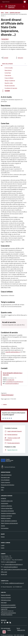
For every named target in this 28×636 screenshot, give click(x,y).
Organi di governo (5, 482)
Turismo (3, 526)
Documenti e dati (5, 477)
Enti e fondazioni (5, 480)
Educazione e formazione (7, 511)
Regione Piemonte (5, 1)
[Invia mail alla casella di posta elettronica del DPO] (14, 583)
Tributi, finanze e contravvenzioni (9, 523)
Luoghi (2, 545)
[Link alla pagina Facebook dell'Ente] (2, 622)
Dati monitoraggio (5, 628)
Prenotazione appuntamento (8, 613)
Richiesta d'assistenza (6, 615)
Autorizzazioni (4, 503)
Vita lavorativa (4, 528)
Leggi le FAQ (4, 609)
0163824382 (10, 380)
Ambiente (3, 498)
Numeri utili (4, 574)
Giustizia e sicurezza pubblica (8, 513)
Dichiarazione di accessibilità (8, 605)
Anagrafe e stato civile (15, 12)
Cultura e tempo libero (6, 508)
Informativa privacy (6, 600)
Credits (9, 630)
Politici (2, 487)
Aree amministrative (6, 475)
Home (2, 12)
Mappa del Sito (21, 630)
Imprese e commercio (6, 516)
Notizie (3, 537)
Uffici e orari (4, 572)
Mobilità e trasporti (6, 518)
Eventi (2, 548)
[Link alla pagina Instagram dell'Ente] (5, 622)
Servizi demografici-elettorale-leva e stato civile (12, 374)
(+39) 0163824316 (11, 562)
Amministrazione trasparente (8, 607)
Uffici (2, 490)
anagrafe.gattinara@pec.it (13, 352)
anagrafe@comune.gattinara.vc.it (14, 382)
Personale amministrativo (7, 485)
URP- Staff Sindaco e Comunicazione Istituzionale (14, 569)
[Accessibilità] (4, 632)
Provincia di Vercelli (6, 597)
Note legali (4, 602)
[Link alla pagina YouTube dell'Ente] (7, 622)
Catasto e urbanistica (6, 506)
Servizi (6, 12)
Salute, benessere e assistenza (9, 521)
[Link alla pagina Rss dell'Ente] (10, 622)
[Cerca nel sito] (23, 7)
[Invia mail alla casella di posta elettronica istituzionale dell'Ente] (14, 564)
